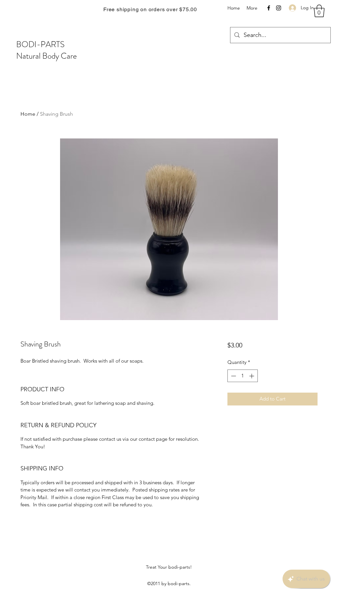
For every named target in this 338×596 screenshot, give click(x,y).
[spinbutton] (242, 376)
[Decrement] (232, 376)
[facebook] (268, 8)
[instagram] (278, 8)
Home (27, 114)
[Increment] (252, 376)
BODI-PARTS (40, 44)
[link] (319, 11)
